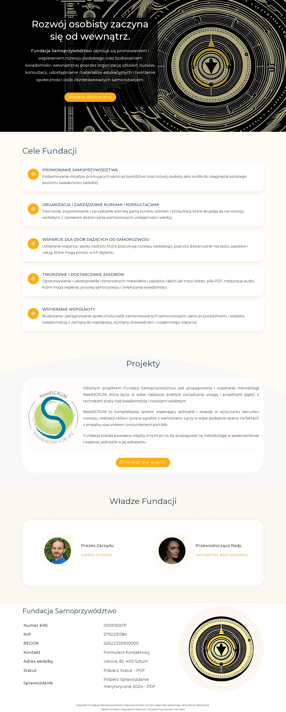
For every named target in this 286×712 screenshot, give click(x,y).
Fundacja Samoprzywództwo (69, 611)
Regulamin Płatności (134, 709)
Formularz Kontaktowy (127, 652)
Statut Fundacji (110, 709)
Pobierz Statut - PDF (124, 670)
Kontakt (180, 709)
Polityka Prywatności (160, 709)
